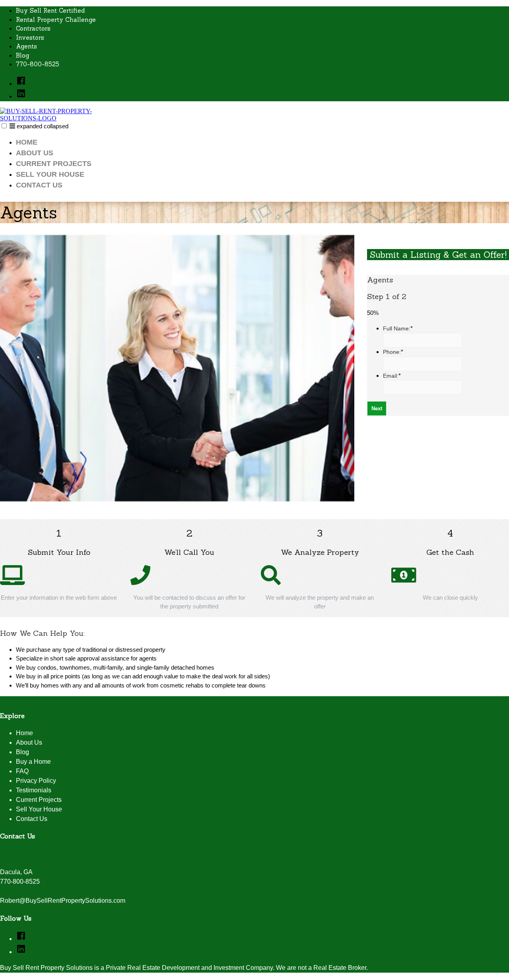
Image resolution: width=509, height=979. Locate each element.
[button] (4, 125)
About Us (34, 153)
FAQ (22, 771)
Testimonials (33, 790)
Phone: (393, 352)
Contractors (33, 28)
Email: (392, 376)
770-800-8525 (37, 64)
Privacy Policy (36, 780)
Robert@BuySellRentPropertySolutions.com (62, 900)
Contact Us (39, 185)
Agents (26, 46)
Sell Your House (50, 174)
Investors (30, 37)
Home (26, 142)
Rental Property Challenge (56, 19)
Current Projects (53, 164)
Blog (22, 55)
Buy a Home (33, 761)
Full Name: (398, 328)
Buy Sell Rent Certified (50, 10)
